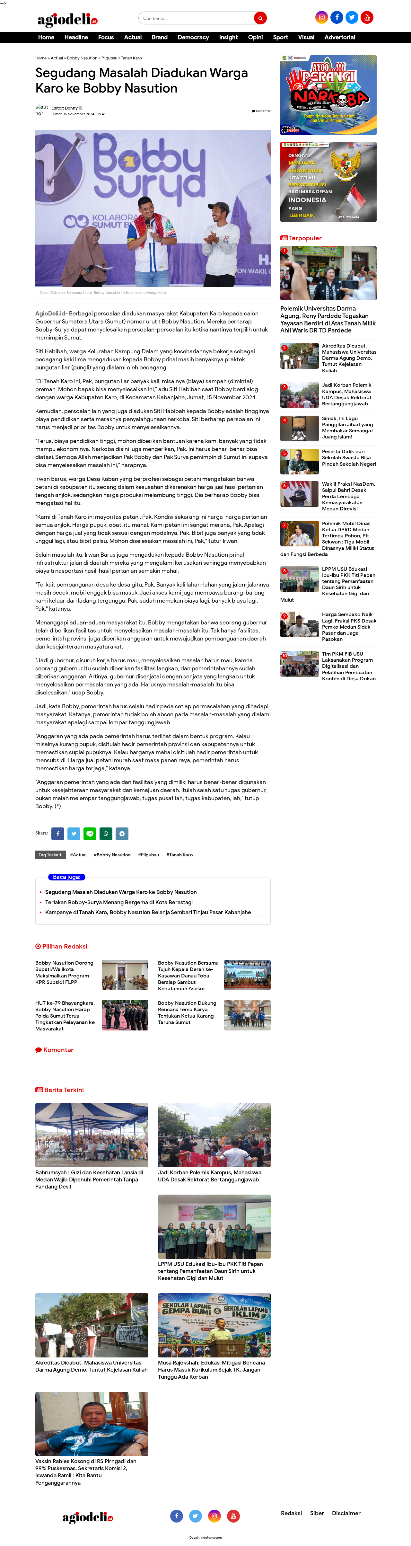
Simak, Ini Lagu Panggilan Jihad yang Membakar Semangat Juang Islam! (347, 427)
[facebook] (336, 17)
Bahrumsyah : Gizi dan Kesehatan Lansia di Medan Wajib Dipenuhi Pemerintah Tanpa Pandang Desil (89, 1179)
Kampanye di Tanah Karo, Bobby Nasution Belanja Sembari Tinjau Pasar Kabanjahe (148, 912)
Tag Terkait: (51, 855)
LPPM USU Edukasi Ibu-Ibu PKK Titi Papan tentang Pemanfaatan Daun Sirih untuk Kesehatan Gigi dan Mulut (210, 1271)
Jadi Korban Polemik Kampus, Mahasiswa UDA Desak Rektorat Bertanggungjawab (209, 1176)
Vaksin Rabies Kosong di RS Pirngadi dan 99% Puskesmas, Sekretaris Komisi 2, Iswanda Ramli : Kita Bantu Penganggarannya (85, 1472)
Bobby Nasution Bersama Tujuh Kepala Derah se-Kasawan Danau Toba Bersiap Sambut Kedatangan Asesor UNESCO (188, 979)
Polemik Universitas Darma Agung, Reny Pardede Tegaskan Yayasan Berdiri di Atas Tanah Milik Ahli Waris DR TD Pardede (328, 319)
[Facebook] (57, 833)
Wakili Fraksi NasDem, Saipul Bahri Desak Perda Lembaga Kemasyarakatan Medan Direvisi (348, 496)
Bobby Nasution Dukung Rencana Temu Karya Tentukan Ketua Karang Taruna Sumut (187, 1013)
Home (46, 37)
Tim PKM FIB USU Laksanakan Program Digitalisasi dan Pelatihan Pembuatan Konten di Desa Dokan (349, 666)
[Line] (89, 833)
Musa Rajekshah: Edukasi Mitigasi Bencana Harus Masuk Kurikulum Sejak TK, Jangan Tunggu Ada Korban (211, 1369)
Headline (76, 37)
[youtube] (367, 17)
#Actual (78, 855)
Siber (317, 1513)
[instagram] (321, 17)
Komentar (263, 111)
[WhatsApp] (106, 833)
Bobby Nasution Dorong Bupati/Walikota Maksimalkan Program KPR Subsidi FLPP (64, 972)
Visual (306, 37)
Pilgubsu (109, 58)
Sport (280, 37)
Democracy (193, 37)
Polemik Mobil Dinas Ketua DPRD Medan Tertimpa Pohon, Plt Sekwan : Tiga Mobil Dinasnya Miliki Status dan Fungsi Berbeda (327, 539)
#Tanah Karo (179, 855)
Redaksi (291, 1513)
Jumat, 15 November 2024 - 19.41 (78, 114)
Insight (228, 37)
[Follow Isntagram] (214, 1516)
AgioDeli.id (50, 313)
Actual (133, 37)
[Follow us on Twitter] (195, 1516)
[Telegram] (122, 833)
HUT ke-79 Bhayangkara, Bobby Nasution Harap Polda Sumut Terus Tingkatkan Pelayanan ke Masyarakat (65, 1016)
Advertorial (340, 37)
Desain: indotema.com (205, 1537)
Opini (255, 37)
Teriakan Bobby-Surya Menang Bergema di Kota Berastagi (119, 902)
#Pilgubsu (148, 855)
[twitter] (351, 17)
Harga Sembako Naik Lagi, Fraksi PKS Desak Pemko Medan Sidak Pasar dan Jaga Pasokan (349, 626)
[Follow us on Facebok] (176, 1516)
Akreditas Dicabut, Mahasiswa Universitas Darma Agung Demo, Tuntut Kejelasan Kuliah (91, 1366)
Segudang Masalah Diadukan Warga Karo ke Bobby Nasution (121, 892)
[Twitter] (73, 833)
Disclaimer (346, 1513)
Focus (106, 37)
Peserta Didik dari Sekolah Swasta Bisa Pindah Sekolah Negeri (349, 457)
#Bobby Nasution (112, 855)
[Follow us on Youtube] (233, 1516)
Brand (160, 37)
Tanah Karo (131, 58)
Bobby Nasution (82, 58)
